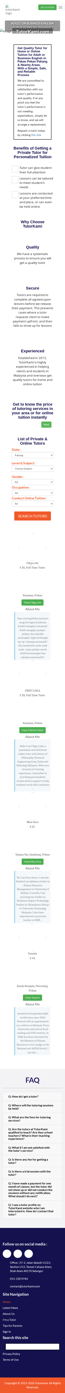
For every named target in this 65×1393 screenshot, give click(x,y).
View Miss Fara (32, 861)
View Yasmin (32, 997)
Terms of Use (11, 1359)
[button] (32, 1096)
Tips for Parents (12, 1325)
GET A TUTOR (47, 7)
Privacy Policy (11, 1353)
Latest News (10, 1307)
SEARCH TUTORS (32, 516)
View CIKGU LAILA (32, 730)
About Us (9, 1313)
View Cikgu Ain (32, 602)
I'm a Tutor (9, 1319)
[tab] (32, 1096)
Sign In (7, 1331)
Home (6, 1301)
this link (36, 135)
